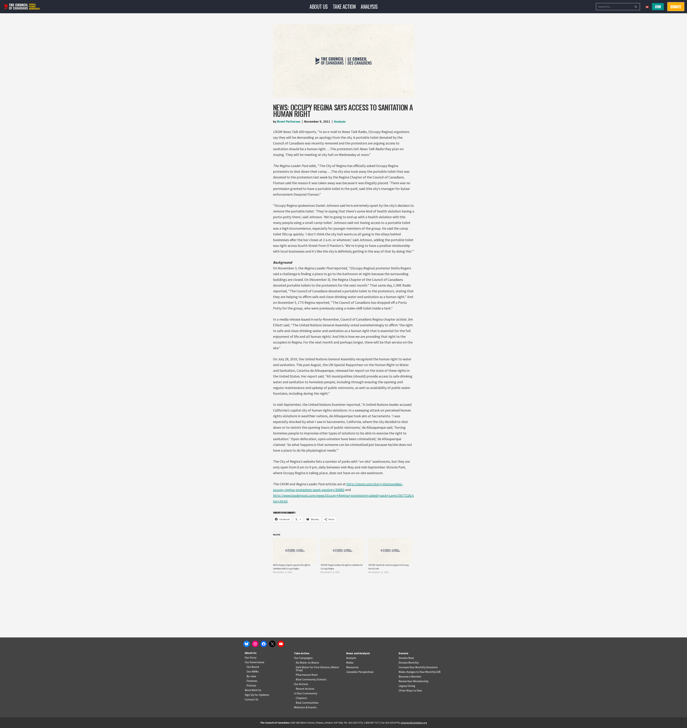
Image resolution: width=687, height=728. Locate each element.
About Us (319, 6)
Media (349, 662)
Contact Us (251, 699)
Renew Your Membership (413, 681)
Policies (251, 685)
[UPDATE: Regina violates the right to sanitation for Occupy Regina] (343, 550)
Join (658, 6)
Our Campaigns (303, 658)
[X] (272, 644)
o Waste (314, 662)
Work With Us (253, 690)
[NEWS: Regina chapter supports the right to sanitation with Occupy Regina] (295, 550)
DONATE (675, 6)
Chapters (301, 698)
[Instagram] (255, 644)
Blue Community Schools (311, 679)
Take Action (344, 6)
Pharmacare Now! (307, 674)
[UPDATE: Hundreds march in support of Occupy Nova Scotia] (390, 550)
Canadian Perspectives (359, 672)
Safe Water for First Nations (313, 667)
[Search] (636, 6)
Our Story (250, 657)
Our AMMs (253, 671)
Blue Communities (307, 702)
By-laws (251, 676)
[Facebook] (263, 644)
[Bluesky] (246, 644)
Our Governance (254, 662)
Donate (403, 653)
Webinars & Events (305, 707)
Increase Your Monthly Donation (418, 667)
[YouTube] (281, 644)
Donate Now (406, 658)
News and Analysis (358, 653)
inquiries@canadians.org (414, 722)
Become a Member (410, 676)
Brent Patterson (288, 121)
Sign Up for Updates (257, 694)
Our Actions (301, 684)
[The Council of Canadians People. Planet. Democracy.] (22, 7)
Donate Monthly (409, 662)
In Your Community (305, 693)
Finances (252, 681)
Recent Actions (305, 688)
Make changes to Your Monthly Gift (420, 672)
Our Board (253, 667)
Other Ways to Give (410, 690)
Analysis (369, 6)
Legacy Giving (407, 686)
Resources (352, 667)
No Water (302, 662)
